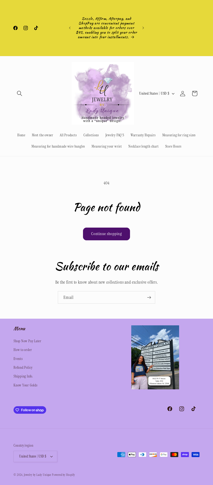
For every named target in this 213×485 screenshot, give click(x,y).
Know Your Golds (26, 385)
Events (18, 358)
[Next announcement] (143, 28)
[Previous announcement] (69, 28)
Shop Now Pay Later (27, 340)
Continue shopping (106, 233)
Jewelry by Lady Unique (37, 475)
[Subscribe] (149, 297)
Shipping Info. (23, 376)
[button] (19, 93)
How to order (23, 349)
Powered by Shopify (63, 475)
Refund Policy (23, 367)
